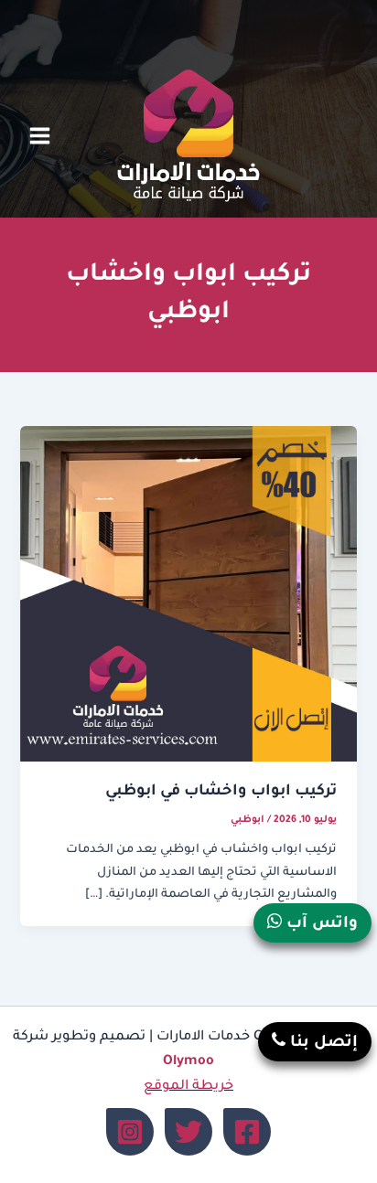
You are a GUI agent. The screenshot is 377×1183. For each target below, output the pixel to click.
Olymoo (188, 1062)
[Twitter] (188, 1132)
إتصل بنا (321, 1043)
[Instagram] (130, 1132)
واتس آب (320, 924)
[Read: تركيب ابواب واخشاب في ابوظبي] (188, 595)
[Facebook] (247, 1132)
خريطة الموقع (188, 1086)
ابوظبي (247, 820)
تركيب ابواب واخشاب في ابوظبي (221, 792)
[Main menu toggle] (39, 135)
